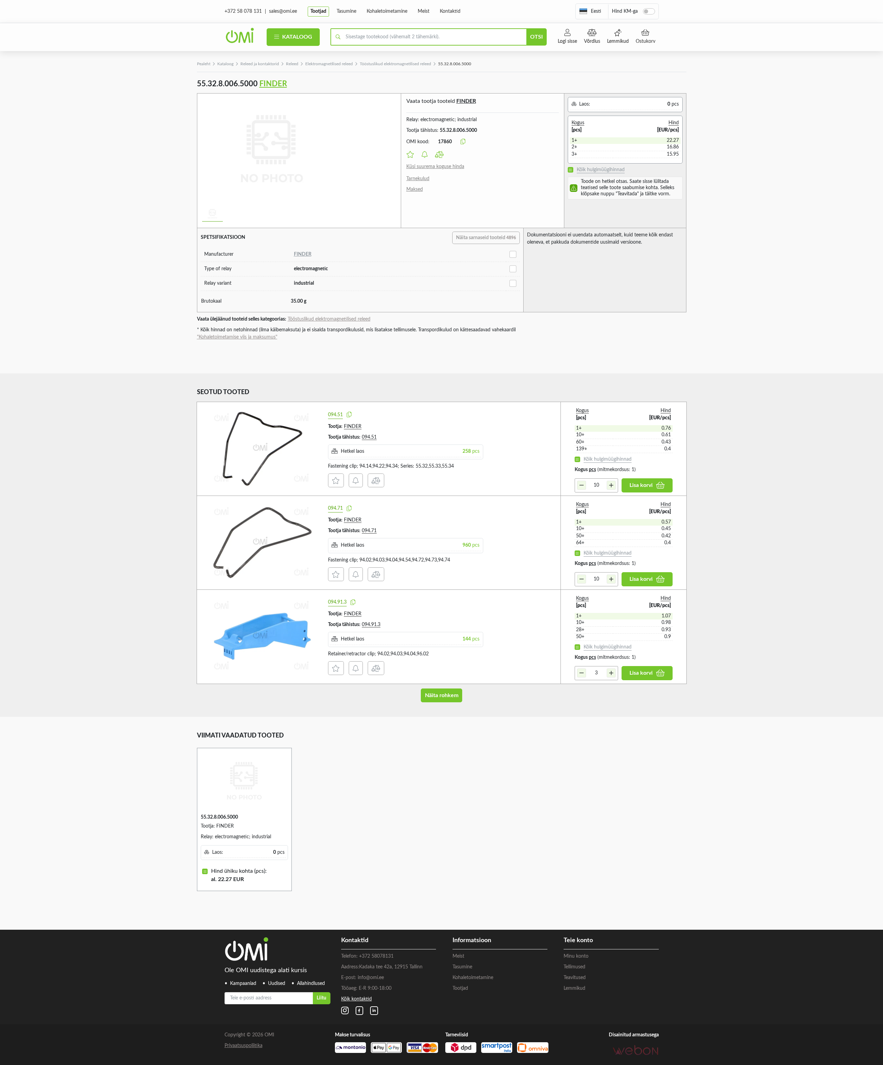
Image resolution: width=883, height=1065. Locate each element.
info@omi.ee (371, 977)
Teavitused (575, 977)
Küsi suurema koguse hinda (435, 166)
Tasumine (346, 11)
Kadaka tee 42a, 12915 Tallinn (391, 967)
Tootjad (318, 11)
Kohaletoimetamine (387, 11)
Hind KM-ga (625, 11)
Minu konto (576, 956)
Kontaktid (450, 11)
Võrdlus (592, 41)
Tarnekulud (417, 178)
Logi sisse (567, 41)
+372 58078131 (376, 956)
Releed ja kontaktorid (259, 64)
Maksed (414, 189)
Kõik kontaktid (356, 999)
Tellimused (574, 967)
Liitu (321, 998)
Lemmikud (618, 41)
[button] (590, 11)
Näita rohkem (441, 695)
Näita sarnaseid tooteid (486, 237)
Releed (292, 64)
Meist (423, 11)
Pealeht (203, 64)
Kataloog (296, 37)
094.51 (335, 414)
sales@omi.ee (283, 11)
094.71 (335, 508)
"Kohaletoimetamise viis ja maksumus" (237, 337)
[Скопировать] (462, 142)
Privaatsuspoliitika (243, 1045)
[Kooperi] (349, 414)
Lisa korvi (641, 485)
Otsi (536, 37)
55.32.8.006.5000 (219, 817)
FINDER (273, 84)
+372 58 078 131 (243, 11)
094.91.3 (337, 602)
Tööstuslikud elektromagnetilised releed (395, 64)
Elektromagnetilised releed (329, 64)
